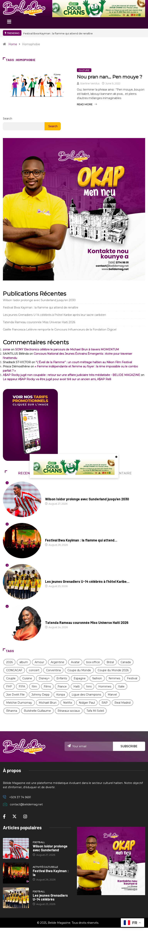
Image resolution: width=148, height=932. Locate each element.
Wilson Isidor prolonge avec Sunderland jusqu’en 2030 (39, 300)
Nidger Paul (87, 702)
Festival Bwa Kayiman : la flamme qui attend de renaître (58, 33)
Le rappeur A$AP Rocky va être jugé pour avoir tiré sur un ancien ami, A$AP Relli (57, 379)
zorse (6, 349)
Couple (11, 678)
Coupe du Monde (79, 670)
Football (51, 495)
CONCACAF (14, 670)
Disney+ (44, 678)
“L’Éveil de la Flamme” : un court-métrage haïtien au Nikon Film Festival (84, 362)
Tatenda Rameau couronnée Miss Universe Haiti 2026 (39, 322)
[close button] (116, 456)
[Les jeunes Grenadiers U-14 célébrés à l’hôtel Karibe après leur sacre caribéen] (16, 897)
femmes (114, 678)
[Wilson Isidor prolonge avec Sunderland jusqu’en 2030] (16, 848)
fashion (97, 678)
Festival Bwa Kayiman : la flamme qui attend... (81, 540)
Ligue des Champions (86, 694)
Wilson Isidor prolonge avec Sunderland (50, 848)
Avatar (75, 662)
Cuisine (27, 678)
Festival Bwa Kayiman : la (51, 873)
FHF (9, 686)
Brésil (110, 662)
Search (7, 118)
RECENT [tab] (25, 473)
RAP (105, 702)
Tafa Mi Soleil (95, 711)
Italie (121, 686)
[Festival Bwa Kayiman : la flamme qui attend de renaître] (16, 873)
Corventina (53, 670)
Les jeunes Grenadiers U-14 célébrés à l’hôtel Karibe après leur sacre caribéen (54, 315)
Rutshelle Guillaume (37, 711)
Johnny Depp (40, 694)
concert (34, 670)
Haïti (76, 686)
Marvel (112, 694)
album (23, 662)
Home (12, 44)
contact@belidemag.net (26, 804)
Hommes (104, 686)
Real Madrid (122, 702)
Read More (84, 104)
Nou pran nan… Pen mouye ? (109, 77)
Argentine (57, 662)
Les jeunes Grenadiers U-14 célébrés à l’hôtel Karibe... (87, 581)
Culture (84, 70)
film (34, 686)
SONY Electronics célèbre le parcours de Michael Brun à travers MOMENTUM (67, 349)
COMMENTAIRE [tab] (119, 473)
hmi (89, 686)
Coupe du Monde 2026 (113, 670)
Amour (39, 662)
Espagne (80, 678)
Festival (132, 678)
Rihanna (11, 711)
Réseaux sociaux (69, 711)
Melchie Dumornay (19, 702)
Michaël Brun (47, 702)
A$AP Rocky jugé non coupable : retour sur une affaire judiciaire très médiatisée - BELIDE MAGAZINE (71, 375)
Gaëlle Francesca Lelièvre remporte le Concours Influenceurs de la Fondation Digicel (59, 329)
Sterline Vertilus (89, 83)
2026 (9, 662)
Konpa (60, 694)
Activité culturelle (58, 536)
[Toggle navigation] (9, 23)
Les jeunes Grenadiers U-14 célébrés (50, 897)
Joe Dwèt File (15, 694)
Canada (126, 662)
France (62, 686)
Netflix (67, 702)
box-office (93, 662)
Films (47, 686)
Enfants (61, 678)
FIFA (22, 686)
